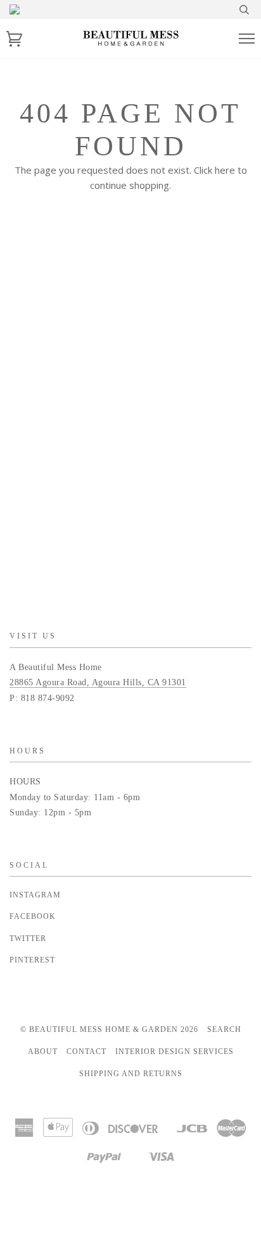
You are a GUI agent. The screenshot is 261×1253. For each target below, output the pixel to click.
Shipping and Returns (130, 1073)
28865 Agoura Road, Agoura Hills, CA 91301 (98, 682)
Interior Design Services (174, 1051)
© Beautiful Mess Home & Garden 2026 (109, 1029)
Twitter (28, 938)
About (43, 1051)
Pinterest (32, 960)
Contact (86, 1051)
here (225, 170)
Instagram (35, 894)
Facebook (33, 916)
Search (224, 1029)
